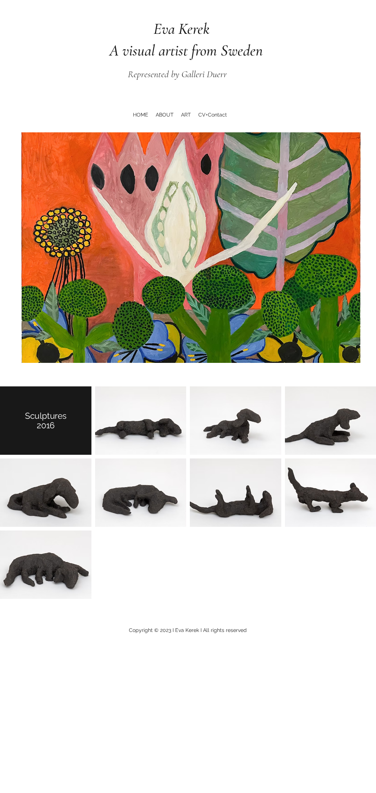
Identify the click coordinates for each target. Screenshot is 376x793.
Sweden (242, 50)
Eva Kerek (155, 28)
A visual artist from (161, 50)
